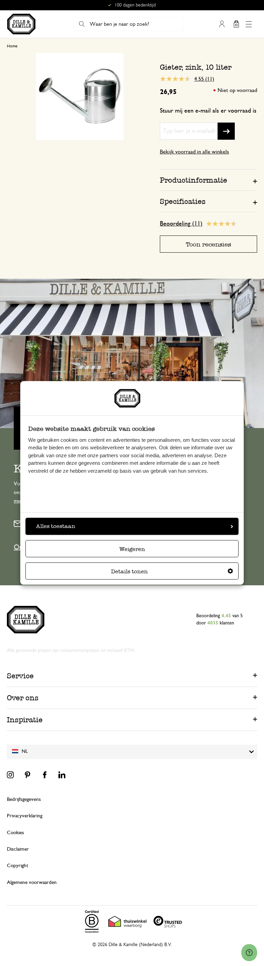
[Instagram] (10, 774)
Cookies (15, 832)
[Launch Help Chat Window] (249, 952)
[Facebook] (44, 774)
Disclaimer (18, 849)
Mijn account (222, 24)
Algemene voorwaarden (32, 882)
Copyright (17, 865)
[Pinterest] (27, 774)
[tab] (208, 180)
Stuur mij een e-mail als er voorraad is (208, 111)
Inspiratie (25, 719)
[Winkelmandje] (236, 24)
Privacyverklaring (24, 815)
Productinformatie (193, 180)
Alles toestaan (55, 526)
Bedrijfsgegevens (24, 799)
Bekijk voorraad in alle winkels (194, 151)
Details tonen (129, 571)
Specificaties (183, 201)
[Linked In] (61, 774)
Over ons (22, 697)
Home (12, 46)
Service (20, 675)
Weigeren (132, 549)
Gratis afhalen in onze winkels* (135, 5)
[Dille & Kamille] (21, 24)
